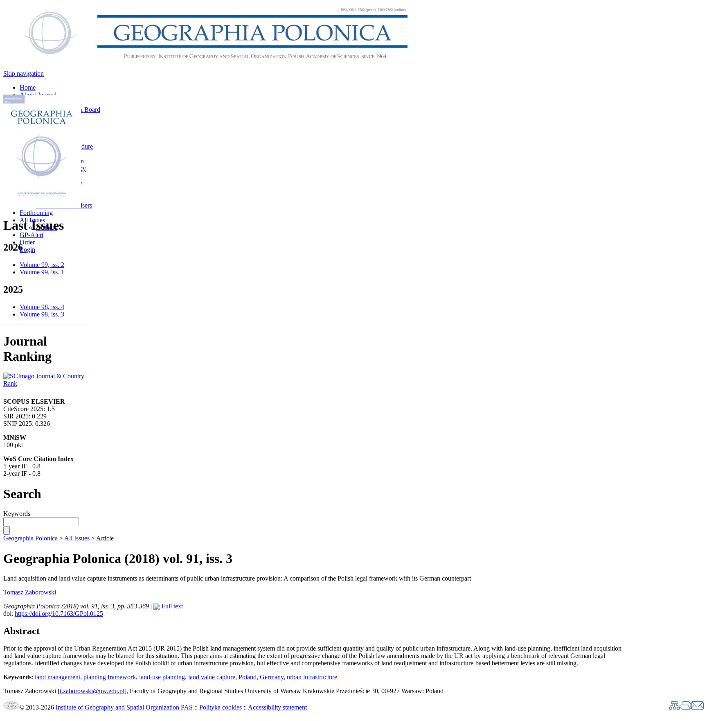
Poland (248, 677)
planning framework (109, 677)
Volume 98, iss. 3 (42, 314)
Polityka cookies (220, 707)
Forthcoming (36, 212)
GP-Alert (31, 234)
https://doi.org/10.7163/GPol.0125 (59, 613)
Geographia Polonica (30, 538)
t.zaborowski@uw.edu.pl (92, 690)
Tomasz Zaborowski (29, 592)
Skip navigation (23, 73)
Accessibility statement (277, 707)
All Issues (77, 538)
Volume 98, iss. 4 (42, 306)
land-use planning (162, 677)
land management (57, 677)
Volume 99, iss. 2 (42, 264)
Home (28, 87)
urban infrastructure (312, 677)
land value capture (211, 677)
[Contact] (697, 707)
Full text (171, 606)
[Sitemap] (674, 707)
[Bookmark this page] (685, 707)
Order (27, 242)
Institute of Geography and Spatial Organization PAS (124, 707)
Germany (272, 677)
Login (27, 249)
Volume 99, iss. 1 (42, 272)
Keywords (16, 513)
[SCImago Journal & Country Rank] (44, 383)
